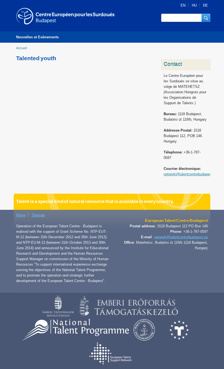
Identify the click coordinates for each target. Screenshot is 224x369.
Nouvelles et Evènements (37, 37)
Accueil (21, 48)
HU (194, 5)
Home (20, 215)
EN (183, 5)
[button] (206, 18)
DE (205, 5)
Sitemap (38, 215)
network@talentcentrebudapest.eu (190, 174)
